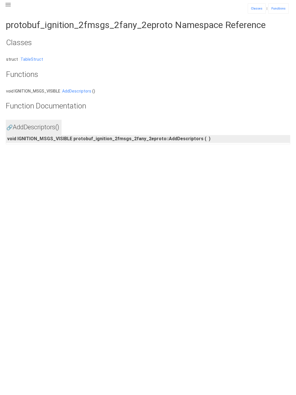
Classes (256, 8)
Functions (278, 8)
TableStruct (32, 59)
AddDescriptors (76, 91)
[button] (8, 8)
